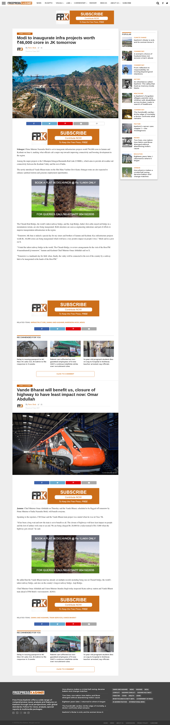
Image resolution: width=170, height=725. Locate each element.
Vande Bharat (69, 618)
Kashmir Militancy (144, 692)
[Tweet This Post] (49, 122)
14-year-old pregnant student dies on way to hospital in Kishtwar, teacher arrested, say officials (98, 361)
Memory (93, 3)
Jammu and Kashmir (55, 322)
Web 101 (103, 3)
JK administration (120, 702)
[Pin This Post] (65, 122)
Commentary (80, 3)
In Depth (48, 3)
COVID (124, 696)
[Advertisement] (65, 280)
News (39, 3)
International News (137, 702)
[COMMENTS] (97, 122)
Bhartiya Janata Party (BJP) (123, 699)
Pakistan (116, 696)
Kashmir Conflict (128, 692)
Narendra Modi (72, 322)
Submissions (130, 723)
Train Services (56, 618)
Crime (138, 696)
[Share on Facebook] (33, 122)
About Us (115, 3)
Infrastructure (38, 322)
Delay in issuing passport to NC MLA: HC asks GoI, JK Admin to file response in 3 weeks (31, 361)
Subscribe (127, 3)
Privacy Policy (142, 723)
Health (131, 696)
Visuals (59, 3)
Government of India (145, 699)
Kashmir (139, 689)
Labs (68, 3)
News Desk (32, 47)
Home (106, 723)
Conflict (116, 692)
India (146, 689)
